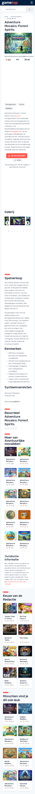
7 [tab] (26, 231)
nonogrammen (16, 131)
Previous (7, 223)
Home (6, 16)
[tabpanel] (17, 221)
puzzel (17, 116)
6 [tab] (23, 231)
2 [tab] (12, 231)
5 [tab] (20, 231)
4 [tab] (17, 231)
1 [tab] (9, 231)
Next (27, 223)
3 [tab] (15, 231)
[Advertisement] (17, 82)
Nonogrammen (11, 18)
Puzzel (21, 104)
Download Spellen (16, 16)
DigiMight (9, 108)
